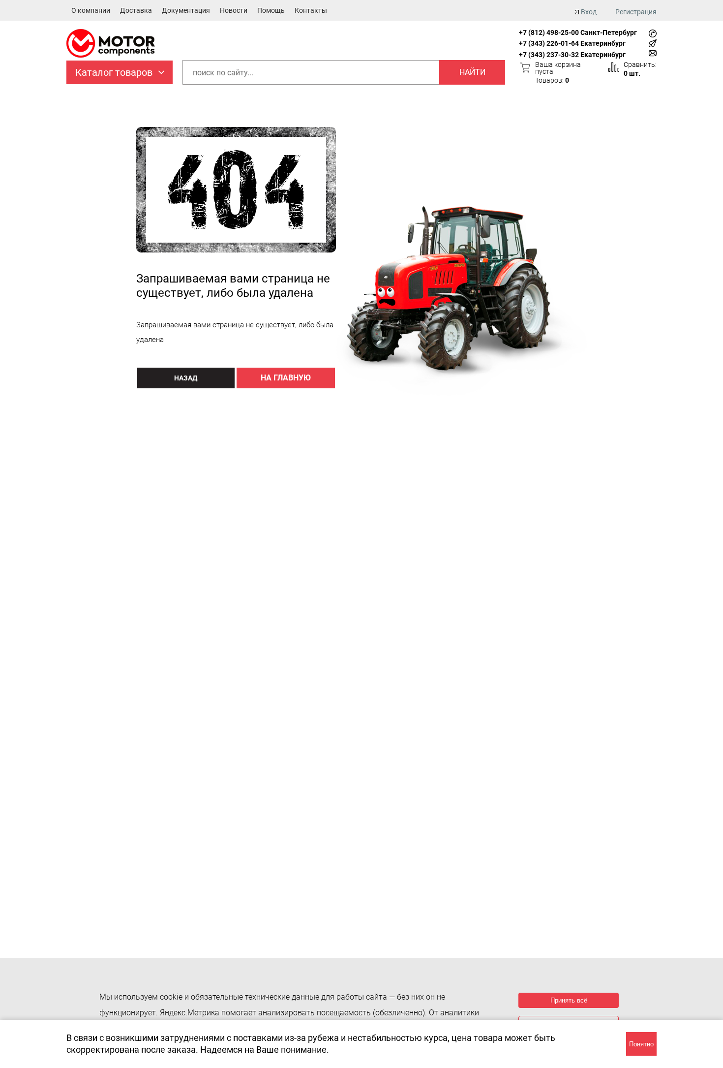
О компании (90, 10)
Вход (589, 12)
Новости (233, 10)
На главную (286, 377)
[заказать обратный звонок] (653, 33)
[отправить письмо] (653, 53)
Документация (186, 10)
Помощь (271, 10)
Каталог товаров (113, 72)
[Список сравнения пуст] (614, 67)
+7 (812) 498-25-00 (549, 32)
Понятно (641, 1044)
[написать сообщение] (653, 43)
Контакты (311, 10)
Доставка (136, 10)
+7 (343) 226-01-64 (549, 43)
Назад (185, 378)
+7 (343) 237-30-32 (549, 55)
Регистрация (636, 12)
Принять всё (568, 1000)
